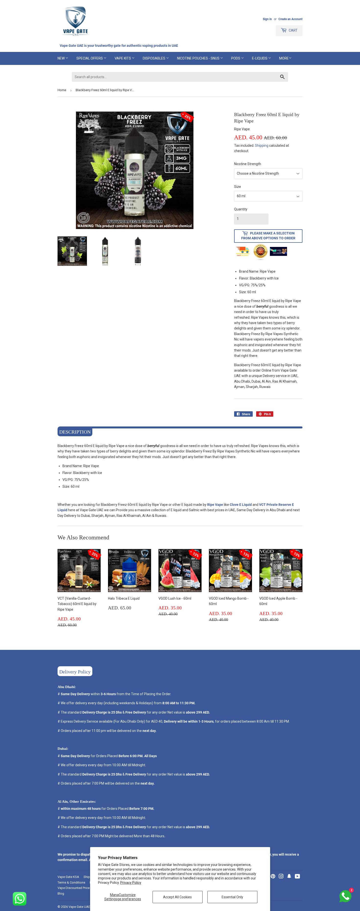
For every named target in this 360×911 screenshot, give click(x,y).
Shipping (261, 145)
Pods (236, 58)
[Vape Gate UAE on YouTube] (297, 877)
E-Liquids (260, 58)
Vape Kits (123, 58)
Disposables (154, 58)
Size (237, 187)
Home (62, 90)
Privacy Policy (130, 883)
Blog (61, 893)
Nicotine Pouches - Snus (198, 58)
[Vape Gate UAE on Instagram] (281, 877)
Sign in (267, 19)
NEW (61, 58)
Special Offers (90, 58)
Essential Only (232, 897)
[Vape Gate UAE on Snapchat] (289, 877)
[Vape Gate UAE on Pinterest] (273, 877)
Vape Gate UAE (79, 907)
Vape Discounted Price (74, 888)
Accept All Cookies (177, 897)
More (284, 58)
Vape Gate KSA (68, 877)
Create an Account (290, 19)
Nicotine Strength (247, 164)
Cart (293, 30)
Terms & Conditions (71, 882)
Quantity (240, 209)
